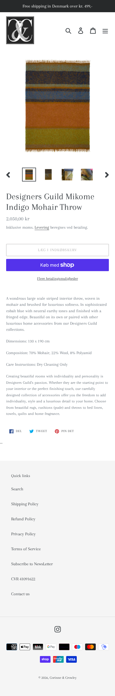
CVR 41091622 (23, 578)
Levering (42, 227)
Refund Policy (23, 518)
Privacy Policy (23, 533)
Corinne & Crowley (63, 678)
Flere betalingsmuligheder (57, 278)
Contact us (20, 593)
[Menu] (105, 30)
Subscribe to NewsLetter (32, 563)
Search (17, 488)
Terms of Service (26, 548)
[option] (29, 174)
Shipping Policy (25, 503)
